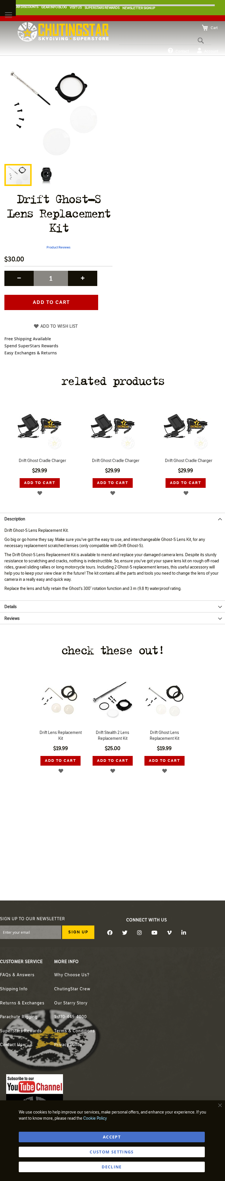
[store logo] (63, 32)
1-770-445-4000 (70, 1016)
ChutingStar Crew (72, 989)
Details (10, 606)
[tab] (112, 518)
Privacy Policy (68, 1044)
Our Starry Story (71, 1003)
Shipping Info (14, 989)
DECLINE (112, 1167)
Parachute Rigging (19, 1016)
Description (14, 519)
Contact (182, 51)
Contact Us (11, 1044)
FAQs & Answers (17, 974)
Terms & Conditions (74, 1030)
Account (211, 51)
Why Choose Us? (71, 974)
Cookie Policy (95, 1118)
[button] (45, 175)
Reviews (12, 618)
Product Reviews (58, 247)
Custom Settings (112, 1152)
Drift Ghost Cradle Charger (42, 460)
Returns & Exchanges (22, 1003)
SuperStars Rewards (21, 1030)
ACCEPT (112, 1137)
